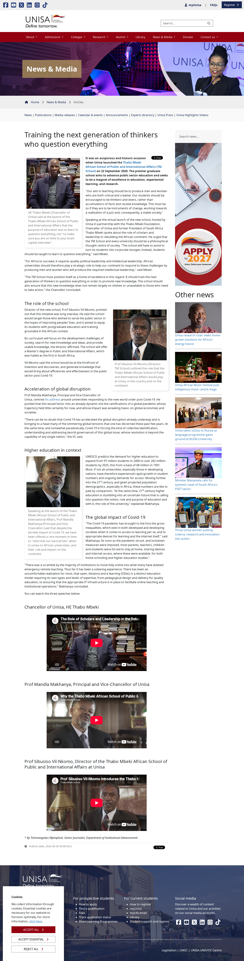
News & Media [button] (163, 37)
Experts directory (142, 115)
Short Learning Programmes (98, 921)
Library (140, 37)
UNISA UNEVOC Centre (206, 950)
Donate (188, 37)
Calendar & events (90, 115)
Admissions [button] (53, 37)
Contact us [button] (208, 37)
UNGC (184, 950)
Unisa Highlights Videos (192, 115)
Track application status (95, 917)
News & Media (56, 102)
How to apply (88, 904)
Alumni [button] (121, 37)
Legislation (169, 950)
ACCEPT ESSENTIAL (31, 939)
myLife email (138, 913)
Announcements (117, 115)
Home (35, 102)
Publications (43, 115)
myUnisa (136, 909)
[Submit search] (209, 23)
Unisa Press (165, 115)
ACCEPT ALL (31, 930)
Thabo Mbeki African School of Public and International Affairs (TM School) (124, 166)
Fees (82, 913)
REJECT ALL (31, 949)
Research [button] (99, 37)
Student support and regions (149, 921)
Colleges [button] (77, 37)
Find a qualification (91, 909)
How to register (140, 904)
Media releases (65, 115)
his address (52, 399)
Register (230, 5)
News (28, 115)
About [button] (30, 37)
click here (35, 921)
